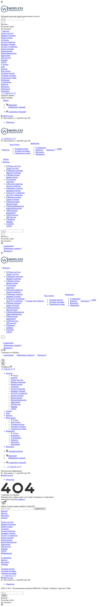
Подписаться (40, 509)
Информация (6, 553)
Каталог (14, 378)
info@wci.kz (8, 116)
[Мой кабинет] (2, 340)
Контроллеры (6, 540)
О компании (6, 558)
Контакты (5, 515)
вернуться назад (7, 499)
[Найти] (3, 21)
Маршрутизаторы (8, 524)
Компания (15, 435)
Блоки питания (7, 538)
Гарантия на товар (8, 573)
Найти (4, 596)
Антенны (5, 529)
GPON (4, 551)
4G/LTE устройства (9, 535)
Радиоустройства (8, 531)
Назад (15, 375)
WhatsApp (10, 122)
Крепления (5, 544)
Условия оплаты (8, 569)
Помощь (4, 564)
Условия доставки (8, 571)
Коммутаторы (7, 527)
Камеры (4, 549)
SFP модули (6, 547)
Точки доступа (7, 522)
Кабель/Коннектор (9, 542)
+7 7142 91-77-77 (9, 93)
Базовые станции (8, 533)
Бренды (4, 513)
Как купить (15, 422)
